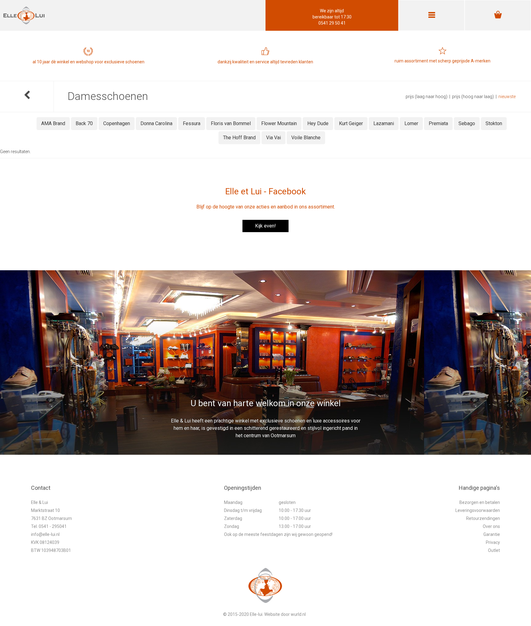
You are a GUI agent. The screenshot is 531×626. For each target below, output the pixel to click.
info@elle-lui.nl (45, 534)
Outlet (494, 550)
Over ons (491, 526)
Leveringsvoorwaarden (477, 510)
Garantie (491, 534)
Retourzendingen (483, 518)
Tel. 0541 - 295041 (49, 526)
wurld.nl (298, 614)
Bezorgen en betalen (479, 502)
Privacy (493, 542)
